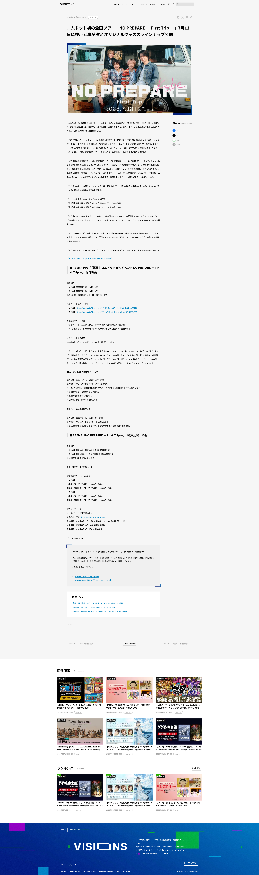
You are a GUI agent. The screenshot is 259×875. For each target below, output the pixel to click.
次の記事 (177, 644)
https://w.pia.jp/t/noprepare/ (93, 517)
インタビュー (134, 4)
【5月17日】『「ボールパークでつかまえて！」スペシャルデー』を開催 (97, 603)
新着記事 (116, 4)
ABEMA (70, 624)
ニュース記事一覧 (129, 644)
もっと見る (196, 768)
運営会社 (63, 872)
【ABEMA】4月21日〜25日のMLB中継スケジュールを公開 (93, 607)
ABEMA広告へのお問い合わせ (87, 576)
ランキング (153, 4)
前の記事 (89, 644)
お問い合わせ (126, 872)
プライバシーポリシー (90, 872)
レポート (144, 4)
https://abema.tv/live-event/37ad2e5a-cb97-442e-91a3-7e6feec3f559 (106, 308)
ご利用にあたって (74, 872)
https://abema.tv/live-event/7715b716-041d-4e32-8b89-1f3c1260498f (106, 312)
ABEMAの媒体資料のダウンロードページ (91, 580)
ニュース (124, 4)
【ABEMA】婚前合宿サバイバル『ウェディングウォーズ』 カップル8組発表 (99, 611)
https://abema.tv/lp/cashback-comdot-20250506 (90, 258)
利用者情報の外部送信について (109, 872)
